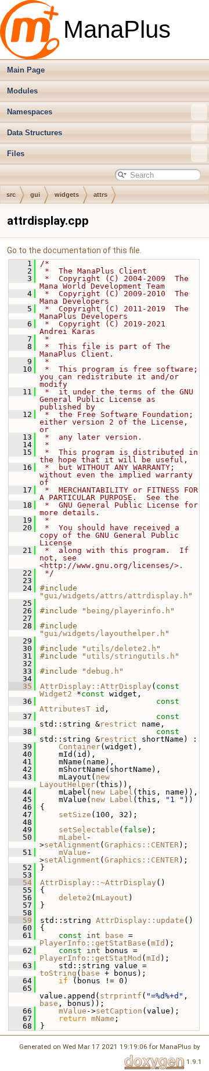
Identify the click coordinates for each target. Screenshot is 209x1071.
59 (20, 920)
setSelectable (89, 829)
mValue (73, 852)
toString (58, 973)
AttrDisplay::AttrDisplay (96, 686)
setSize (75, 814)
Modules (22, 91)
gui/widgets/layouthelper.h (104, 633)
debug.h (103, 671)
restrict (118, 724)
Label (121, 792)
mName (102, 1018)
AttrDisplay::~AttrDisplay (98, 882)
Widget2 (55, 693)
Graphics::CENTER (142, 844)
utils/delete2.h (121, 648)
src (11, 194)
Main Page (26, 70)
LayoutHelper (67, 784)
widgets (67, 194)
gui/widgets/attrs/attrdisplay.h (116, 595)
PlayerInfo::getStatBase (92, 943)
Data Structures (34, 132)
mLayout (112, 897)
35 (20, 686)
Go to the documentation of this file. (74, 250)
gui (35, 194)
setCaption (119, 1011)
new (103, 776)
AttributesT (65, 709)
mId (158, 943)
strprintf (121, 995)
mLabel (73, 837)
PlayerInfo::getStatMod (90, 958)
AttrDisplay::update (140, 920)
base (114, 935)
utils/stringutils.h (131, 656)
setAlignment (72, 844)
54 (20, 882)
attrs (100, 194)
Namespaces (29, 111)
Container (79, 746)
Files (15, 153)
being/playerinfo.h (128, 610)
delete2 (75, 897)
